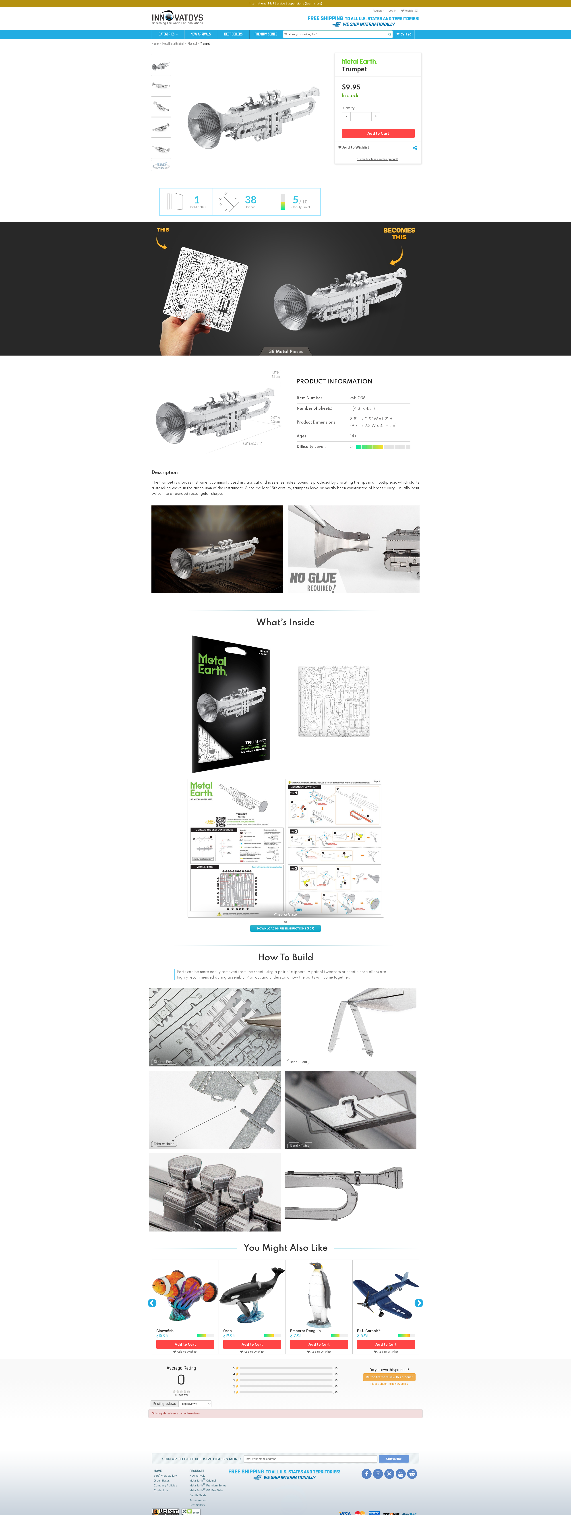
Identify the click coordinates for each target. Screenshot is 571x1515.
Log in (392, 10)
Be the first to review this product (389, 1377)
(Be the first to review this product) (377, 159)
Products (197, 1471)
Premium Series (265, 34)
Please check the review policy (389, 1384)
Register (378, 10)
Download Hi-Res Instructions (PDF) (285, 928)
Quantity (348, 108)
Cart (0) (406, 34)
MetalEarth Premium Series (208, 1485)
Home (158, 1471)
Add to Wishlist (355, 147)
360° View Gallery (165, 1476)
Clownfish (165, 1331)
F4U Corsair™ (369, 1331)
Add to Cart (378, 134)
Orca (227, 1331)
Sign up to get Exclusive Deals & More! (201, 1459)
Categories (167, 34)
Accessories (198, 1500)
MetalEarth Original (203, 1480)
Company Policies (165, 1486)
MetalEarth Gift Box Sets (206, 1490)
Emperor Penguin (305, 1331)
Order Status (162, 1481)
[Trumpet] (161, 64)
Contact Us (161, 1490)
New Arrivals (201, 34)
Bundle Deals (198, 1495)
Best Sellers (233, 34)
